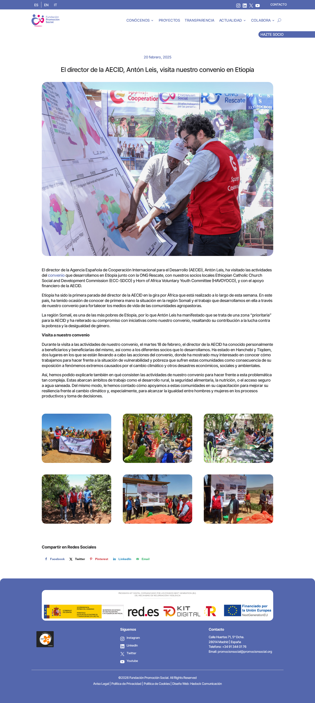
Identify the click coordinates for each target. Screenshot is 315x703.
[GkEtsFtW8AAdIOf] (76, 438)
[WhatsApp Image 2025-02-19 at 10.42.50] (238, 499)
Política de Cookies (157, 684)
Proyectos (169, 20)
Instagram (133, 637)
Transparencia (199, 20)
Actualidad (230, 20)
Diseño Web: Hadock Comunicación (197, 684)
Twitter (131, 653)
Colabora (261, 20)
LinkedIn (132, 645)
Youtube (132, 661)
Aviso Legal (101, 684)
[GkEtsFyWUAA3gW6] (157, 438)
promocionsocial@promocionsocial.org (245, 651)
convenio (56, 275)
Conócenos (138, 20)
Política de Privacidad (126, 684)
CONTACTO (278, 4)
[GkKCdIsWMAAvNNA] (76, 499)
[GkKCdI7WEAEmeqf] (238, 438)
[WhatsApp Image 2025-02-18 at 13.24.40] (157, 499)
